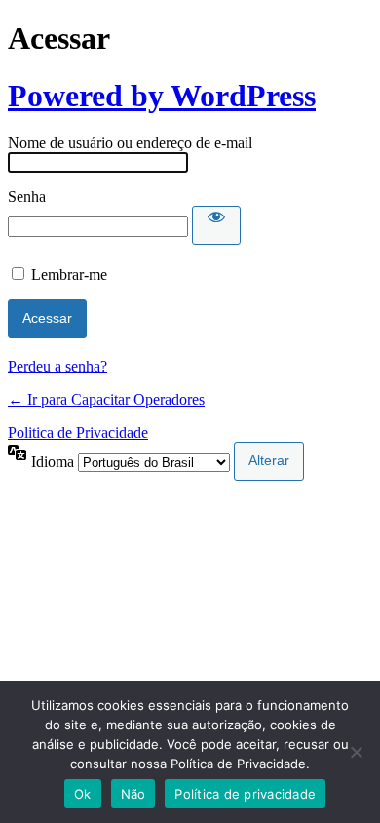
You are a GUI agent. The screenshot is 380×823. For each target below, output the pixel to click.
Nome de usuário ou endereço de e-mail (130, 143)
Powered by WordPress (162, 95)
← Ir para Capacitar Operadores (106, 399)
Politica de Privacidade (78, 432)
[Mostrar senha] (216, 225)
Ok (83, 794)
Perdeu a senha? (57, 366)
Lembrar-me (69, 274)
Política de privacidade (245, 794)
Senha (27, 196)
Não (133, 794)
